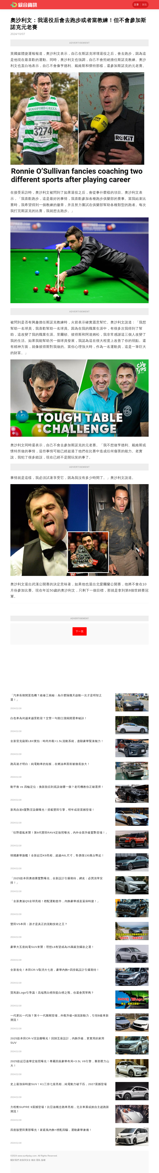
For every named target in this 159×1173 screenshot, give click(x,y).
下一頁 (80, 631)
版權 (43, 1160)
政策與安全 (25, 1160)
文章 (136, 4)
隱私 (38, 1160)
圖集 (144, 4)
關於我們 (14, 1160)
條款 (33, 1160)
